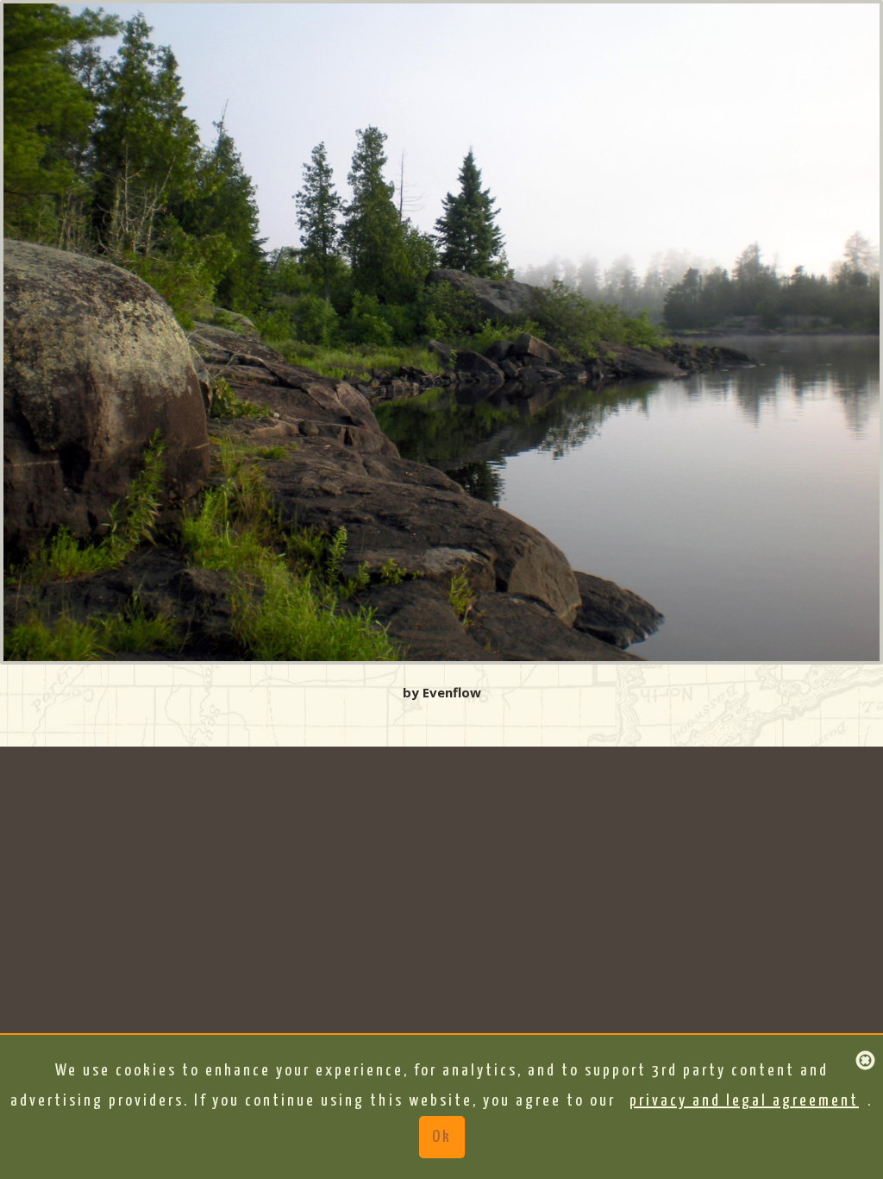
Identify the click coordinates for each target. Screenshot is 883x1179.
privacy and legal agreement (744, 1101)
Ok (442, 1137)
